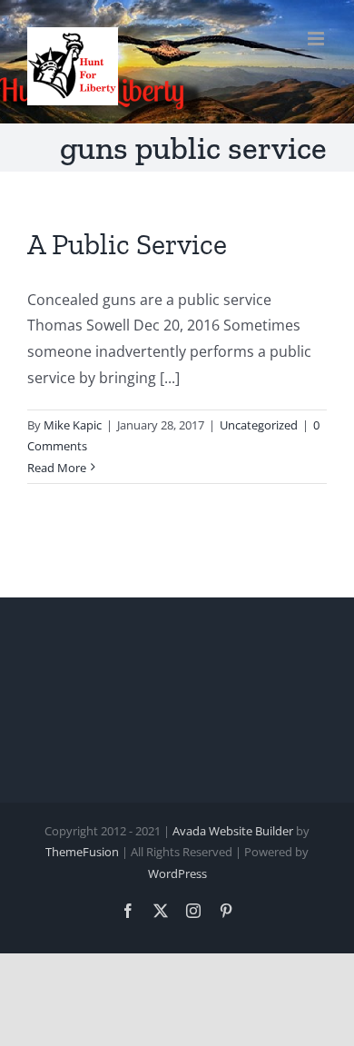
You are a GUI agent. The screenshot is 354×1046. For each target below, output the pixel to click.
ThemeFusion (82, 852)
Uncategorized (259, 425)
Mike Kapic (73, 425)
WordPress (177, 873)
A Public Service (127, 244)
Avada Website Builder (232, 831)
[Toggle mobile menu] (317, 38)
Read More (56, 467)
